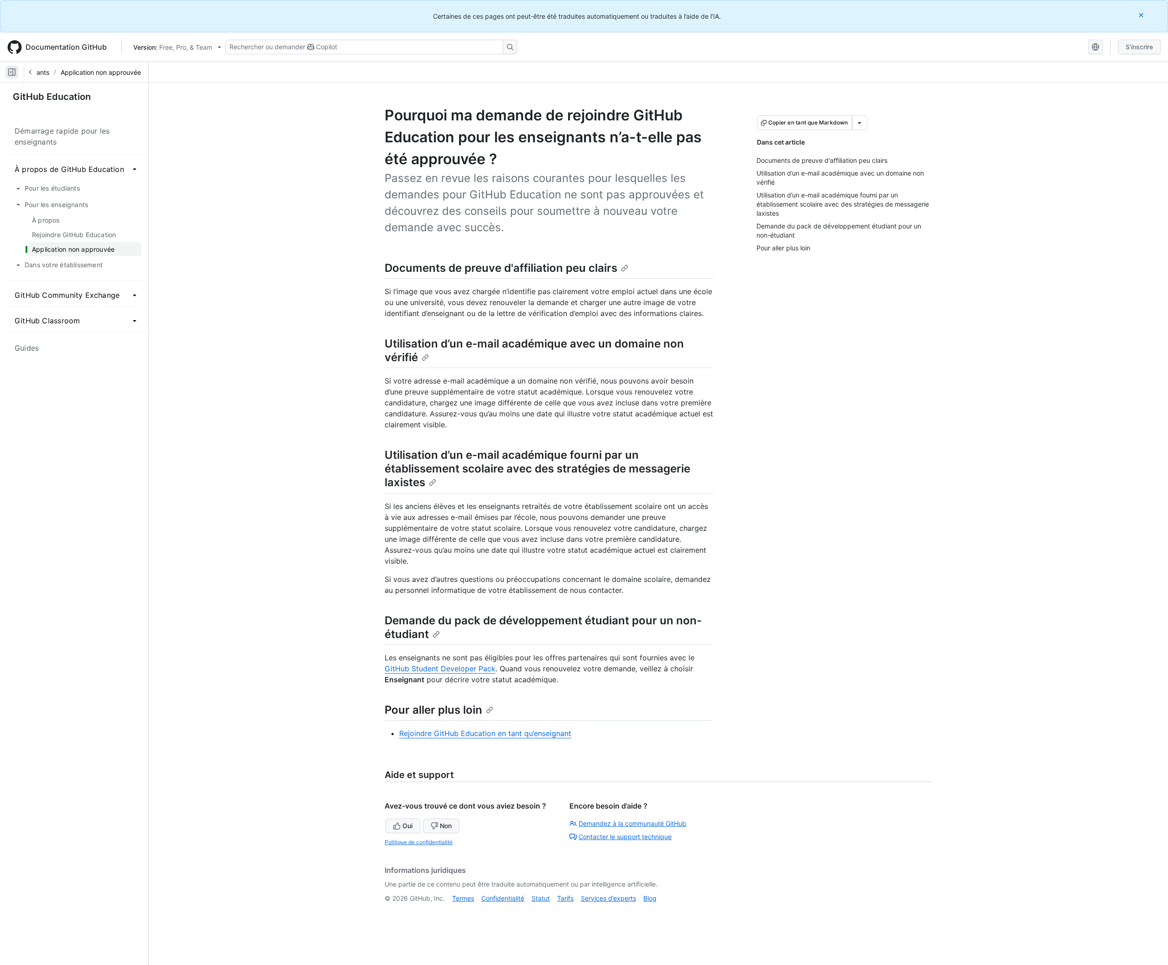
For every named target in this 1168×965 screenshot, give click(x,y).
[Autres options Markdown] (859, 122)
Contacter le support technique (625, 836)
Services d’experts (608, 898)
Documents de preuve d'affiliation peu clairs (501, 268)
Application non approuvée (101, 72)
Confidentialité (502, 898)
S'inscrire (1139, 47)
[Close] (1142, 15)
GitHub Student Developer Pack (440, 668)
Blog (650, 898)
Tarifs (565, 898)
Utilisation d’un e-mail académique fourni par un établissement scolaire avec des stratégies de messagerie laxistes (537, 468)
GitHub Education (52, 96)
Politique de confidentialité (419, 842)
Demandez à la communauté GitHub (632, 823)
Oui (407, 826)
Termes (463, 898)
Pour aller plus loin (433, 709)
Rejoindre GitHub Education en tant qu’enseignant (485, 733)
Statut (541, 898)
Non (446, 826)
